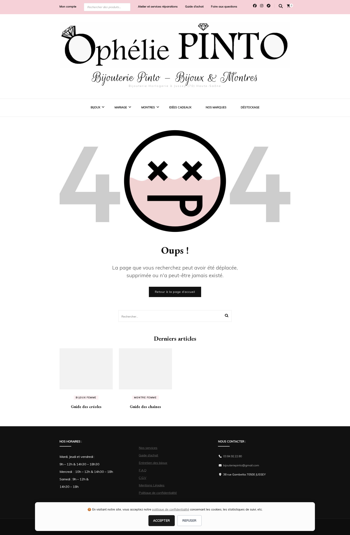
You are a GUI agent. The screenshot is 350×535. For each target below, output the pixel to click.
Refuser (189, 520)
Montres (148, 107)
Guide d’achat (194, 6)
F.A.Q (142, 470)
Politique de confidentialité (158, 493)
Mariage (121, 107)
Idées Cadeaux (180, 107)
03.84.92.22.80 (232, 456)
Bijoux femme (86, 397)
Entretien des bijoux (153, 463)
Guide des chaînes (145, 406)
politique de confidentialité (170, 509)
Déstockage (250, 107)
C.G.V (142, 478)
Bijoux (95, 107)
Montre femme (145, 397)
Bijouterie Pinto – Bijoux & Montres (175, 77)
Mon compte (68, 6)
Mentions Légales (151, 485)
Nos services (148, 448)
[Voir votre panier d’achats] (288, 5)
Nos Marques (216, 107)
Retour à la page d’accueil (175, 292)
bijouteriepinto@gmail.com (241, 465)
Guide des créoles (86, 406)
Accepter (161, 520)
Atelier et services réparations (158, 6)
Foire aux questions (224, 6)
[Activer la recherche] (281, 6)
